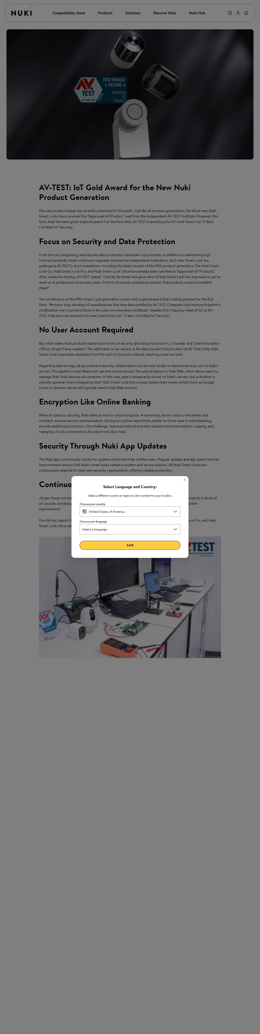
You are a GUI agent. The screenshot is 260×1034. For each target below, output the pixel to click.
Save (130, 545)
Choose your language (93, 521)
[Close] (185, 480)
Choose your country (92, 504)
